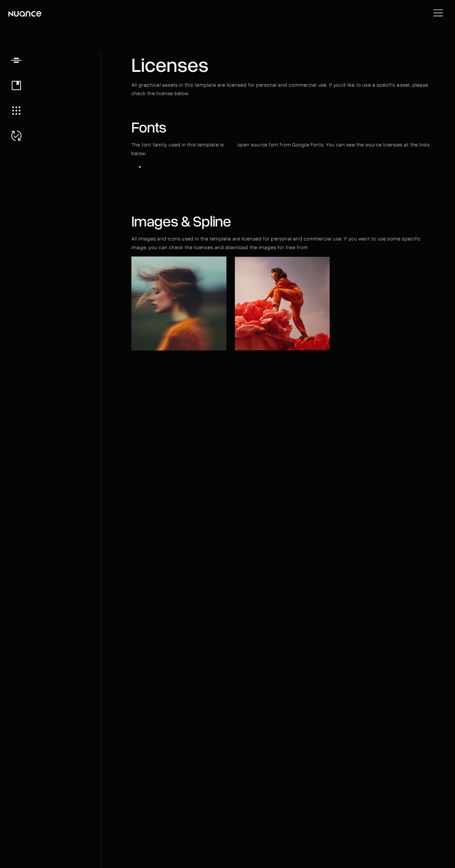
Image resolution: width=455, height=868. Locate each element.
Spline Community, (331, 247)
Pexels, (387, 247)
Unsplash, (367, 247)
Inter (230, 144)
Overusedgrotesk (164, 167)
